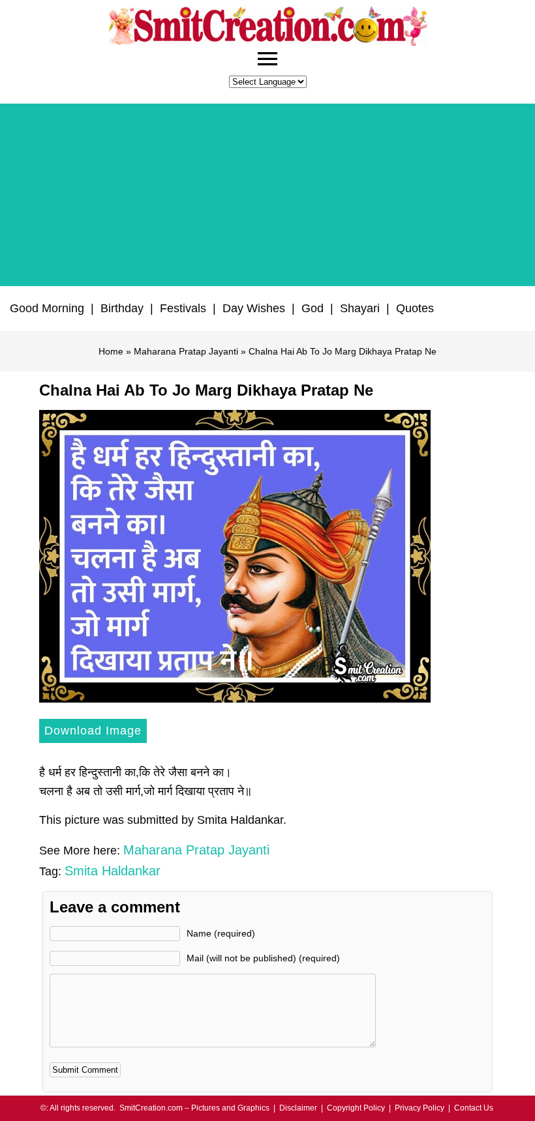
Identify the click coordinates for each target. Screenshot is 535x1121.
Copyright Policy (356, 1108)
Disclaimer (298, 1108)
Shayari (360, 308)
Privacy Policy (419, 1108)
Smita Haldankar (112, 871)
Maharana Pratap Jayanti (186, 351)
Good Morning (47, 308)
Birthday (122, 308)
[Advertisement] (267, 195)
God (312, 308)
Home (111, 351)
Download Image (93, 730)
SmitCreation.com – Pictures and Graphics (194, 1108)
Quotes (415, 308)
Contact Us (473, 1108)
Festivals (183, 308)
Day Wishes (253, 308)
